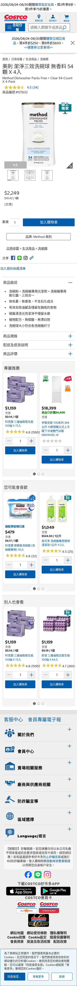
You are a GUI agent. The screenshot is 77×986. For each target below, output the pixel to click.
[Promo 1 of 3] (34, 474)
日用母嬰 (16, 59)
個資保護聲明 (60, 937)
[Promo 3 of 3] (42, 474)
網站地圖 (17, 933)
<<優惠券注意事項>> (38, 47)
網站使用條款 (37, 933)
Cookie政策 (16, 937)
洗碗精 (44, 59)
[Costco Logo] (16, 17)
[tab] (38, 732)
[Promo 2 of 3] (38, 474)
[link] (13, 257)
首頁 (5, 59)
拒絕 (62, 976)
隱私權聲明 (58, 933)
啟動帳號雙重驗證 (58, 861)
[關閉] (73, 43)
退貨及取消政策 (38, 941)
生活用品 (31, 59)
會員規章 (17, 941)
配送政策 (60, 941)
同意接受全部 (16, 976)
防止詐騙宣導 (52, 857)
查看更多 (38, 976)
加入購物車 (49, 222)
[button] (66, 27)
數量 (5, 222)
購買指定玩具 (44, 4)
